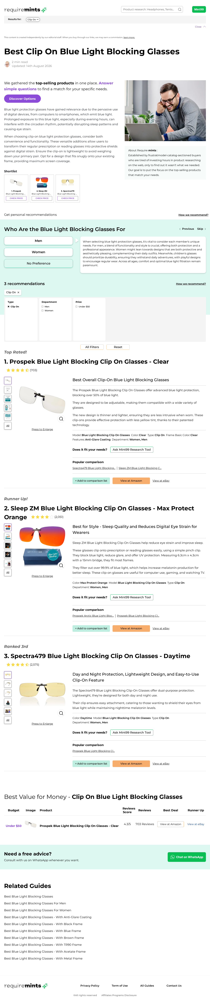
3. (97, 656)
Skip (200, 228)
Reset (118, 347)
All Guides (147, 985)
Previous (188, 228)
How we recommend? (193, 214)
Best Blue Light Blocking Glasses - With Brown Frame (44, 938)
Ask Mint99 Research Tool (132, 449)
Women (38, 252)
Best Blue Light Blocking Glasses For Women (37, 910)
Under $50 (84, 306)
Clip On (32, 19)
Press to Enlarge (42, 429)
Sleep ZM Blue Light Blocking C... (140, 468)
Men (38, 241)
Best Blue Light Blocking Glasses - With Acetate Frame (45, 951)
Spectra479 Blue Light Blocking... (94, 468)
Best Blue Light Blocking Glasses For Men (35, 903)
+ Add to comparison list (91, 480)
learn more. (129, 37)
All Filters (92, 347)
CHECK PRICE (16, 198)
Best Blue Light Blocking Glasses (28, 896)
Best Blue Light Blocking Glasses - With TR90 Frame (43, 945)
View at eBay (161, 480)
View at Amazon (131, 480)
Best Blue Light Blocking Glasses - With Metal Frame (43, 958)
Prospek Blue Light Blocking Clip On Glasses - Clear (79, 826)
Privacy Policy (89, 985)
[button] (105, 26)
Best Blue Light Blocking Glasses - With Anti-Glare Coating (47, 917)
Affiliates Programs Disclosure (119, 995)
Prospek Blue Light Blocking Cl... (138, 615)
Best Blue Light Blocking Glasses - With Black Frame (43, 924)
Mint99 (199, 9)
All (7, 425)
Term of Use (120, 985)
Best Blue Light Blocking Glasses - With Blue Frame (42, 931)
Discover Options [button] (22, 99)
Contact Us (174, 985)
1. (86, 361)
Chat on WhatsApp (189, 857)
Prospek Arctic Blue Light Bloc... (93, 615)
